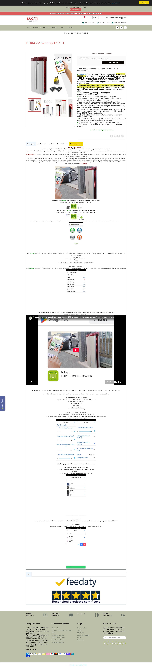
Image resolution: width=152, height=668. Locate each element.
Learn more (115, 3)
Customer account (58, 635)
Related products (76, 144)
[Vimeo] (124, 643)
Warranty (80, 633)
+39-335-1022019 (104, 23)
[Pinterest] (112, 643)
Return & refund (82, 635)
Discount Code (75, 9)
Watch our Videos (58, 642)
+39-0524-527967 (89, 23)
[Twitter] (105, 643)
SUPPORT (53, 27)
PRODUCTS (36, 27)
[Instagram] (116, 643)
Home (66, 33)
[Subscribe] (124, 637)
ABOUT (45, 27)
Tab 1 (28, 574)
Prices (79, 637)
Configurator (2, 403)
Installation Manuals (58, 640)
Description (31, 144)
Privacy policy (82, 628)
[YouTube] (120, 643)
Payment (80, 640)
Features (52, 144)
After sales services (58, 637)
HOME (29, 27)
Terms (79, 630)
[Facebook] (108, 643)
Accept (144, 3)
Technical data (62, 144)
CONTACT (70, 27)
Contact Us (55, 628)
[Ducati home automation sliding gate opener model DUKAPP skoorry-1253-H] (50, 75)
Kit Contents (41, 144)
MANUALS (62, 27)
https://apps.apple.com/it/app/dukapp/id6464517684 (75, 202)
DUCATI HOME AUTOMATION (78, 665)
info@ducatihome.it (120, 23)
